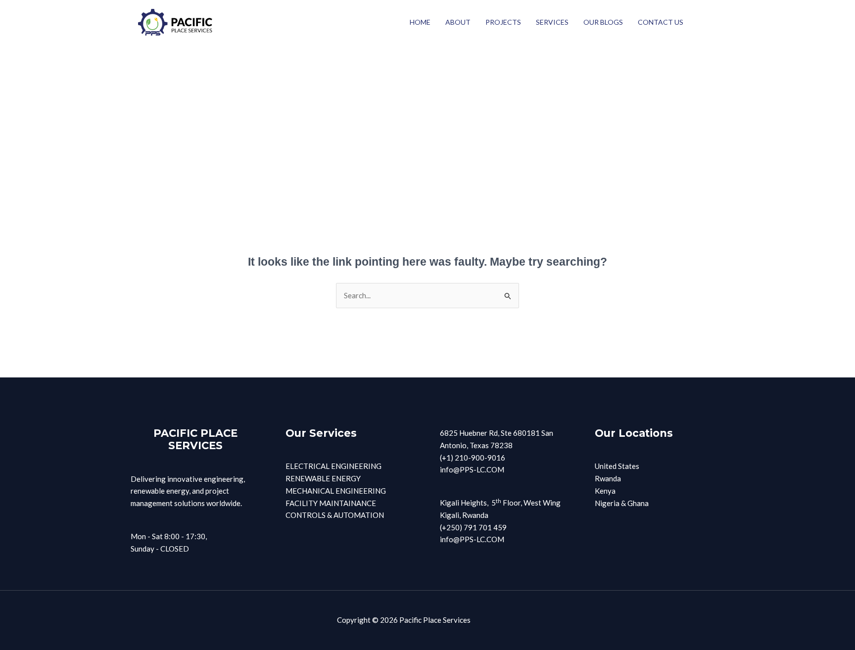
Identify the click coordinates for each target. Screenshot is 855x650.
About (458, 22)
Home (420, 22)
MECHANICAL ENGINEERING (335, 490)
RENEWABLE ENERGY (323, 478)
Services (552, 22)
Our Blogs (603, 22)
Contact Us (660, 22)
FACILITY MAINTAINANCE (330, 503)
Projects (503, 22)
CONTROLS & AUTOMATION (334, 515)
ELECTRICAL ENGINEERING (333, 466)
